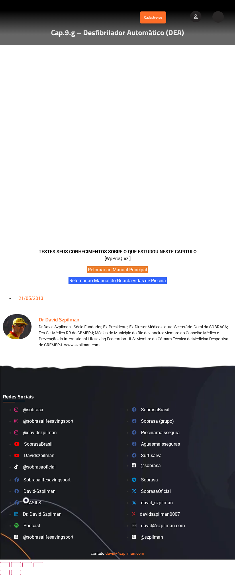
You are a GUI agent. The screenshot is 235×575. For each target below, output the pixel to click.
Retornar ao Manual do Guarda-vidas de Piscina (117, 280)
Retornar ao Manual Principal (117, 269)
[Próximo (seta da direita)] (16, 572)
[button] (84, 17)
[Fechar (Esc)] (38, 564)
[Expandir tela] (16, 564)
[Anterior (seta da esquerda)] (5, 572)
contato (117, 553)
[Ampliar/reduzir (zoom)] (5, 564)
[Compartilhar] (27, 564)
